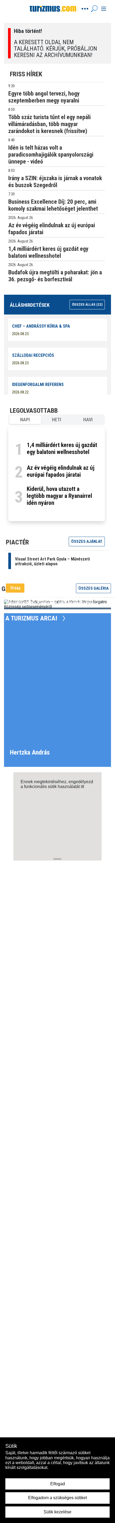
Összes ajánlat (86, 541)
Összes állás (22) (87, 304)
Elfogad (57, 1484)
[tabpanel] (56, 474)
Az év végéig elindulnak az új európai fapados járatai (60, 471)
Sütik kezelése (57, 1512)
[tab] (25, 419)
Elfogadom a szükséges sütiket (57, 1497)
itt (82, 786)
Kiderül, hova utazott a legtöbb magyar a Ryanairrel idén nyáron (59, 496)
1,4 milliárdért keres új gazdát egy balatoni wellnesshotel (62, 448)
